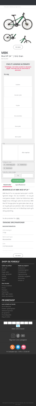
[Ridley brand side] (26, 380)
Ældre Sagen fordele (7, 294)
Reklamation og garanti (24, 276)
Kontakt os (21, 280)
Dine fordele (5, 283)
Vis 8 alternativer (18, 181)
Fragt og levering (22, 274)
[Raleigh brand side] (10, 393)
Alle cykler (4, 268)
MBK (4, 53)
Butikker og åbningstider (8, 308)
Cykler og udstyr (7, 265)
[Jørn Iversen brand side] (26, 393)
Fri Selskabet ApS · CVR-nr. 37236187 (18, 351)
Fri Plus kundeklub (7, 286)
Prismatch (4, 290)
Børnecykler (4, 58)
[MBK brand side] (26, 360)
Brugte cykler (5, 272)
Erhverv (4, 288)
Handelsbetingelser (23, 270)
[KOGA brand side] (10, 373)
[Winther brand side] (10, 366)
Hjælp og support (23, 265)
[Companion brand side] (10, 380)
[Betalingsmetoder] (18, 323)
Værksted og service (7, 310)
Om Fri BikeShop (6, 306)
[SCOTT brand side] (26, 366)
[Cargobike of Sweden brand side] (10, 386)
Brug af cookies (6, 317)
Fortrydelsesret (22, 272)
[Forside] (12, 2)
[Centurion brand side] (26, 373)
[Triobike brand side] (26, 386)
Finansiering (5, 292)
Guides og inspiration (7, 296)
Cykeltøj (4, 276)
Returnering (21, 278)
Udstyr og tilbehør (7, 274)
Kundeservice (21, 268)
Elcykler (4, 270)
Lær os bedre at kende (8, 304)
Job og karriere (6, 313)
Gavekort (4, 278)
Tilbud (3, 280)
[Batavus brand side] (10, 360)
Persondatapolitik (6, 315)
